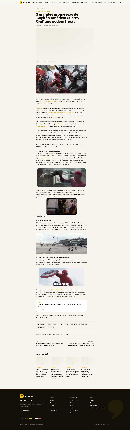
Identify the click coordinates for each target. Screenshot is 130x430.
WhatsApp (56, 334)
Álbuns (72, 413)
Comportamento (85, 2)
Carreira (94, 2)
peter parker (83, 324)
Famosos (34, 2)
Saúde (59, 2)
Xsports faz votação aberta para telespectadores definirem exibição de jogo (57, 374)
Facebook (48, 334)
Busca (91, 403)
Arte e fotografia (113, 2)
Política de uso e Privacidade (97, 408)
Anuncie (92, 400)
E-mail (66, 334)
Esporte (54, 2)
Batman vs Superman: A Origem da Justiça (61, 112)
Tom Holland (47, 158)
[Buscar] (120, 2)
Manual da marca (94, 405)
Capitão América (63, 324)
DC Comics (78, 110)
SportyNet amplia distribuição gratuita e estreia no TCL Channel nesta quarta (42, 373)
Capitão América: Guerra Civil (51, 101)
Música (40, 2)
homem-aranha (41, 324)
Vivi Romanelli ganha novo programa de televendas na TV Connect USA (86, 373)
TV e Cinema (47, 2)
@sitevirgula (26, 410)
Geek (105, 2)
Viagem (100, 2)
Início (37, 8)
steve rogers (40, 327)
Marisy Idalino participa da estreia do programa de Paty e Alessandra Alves (72, 373)
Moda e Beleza (66, 2)
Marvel (39, 108)
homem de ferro (52, 324)
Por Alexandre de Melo (42, 25)
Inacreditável (75, 2)
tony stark (74, 324)
